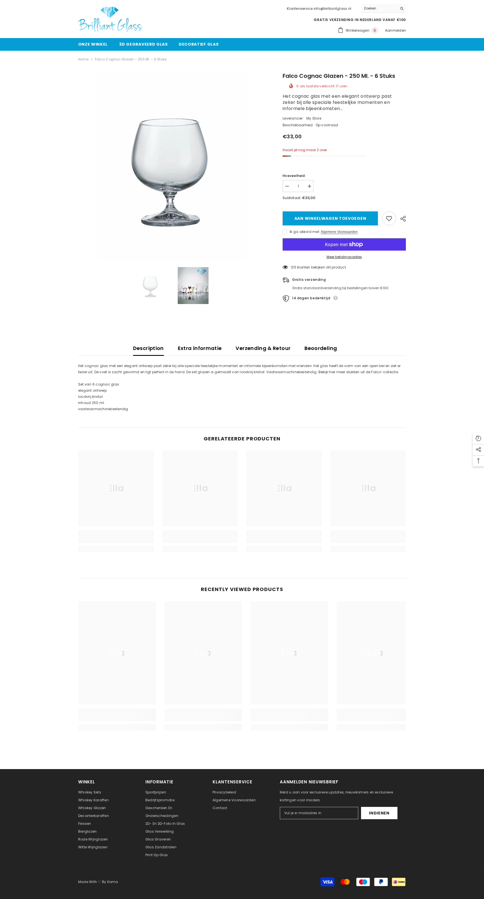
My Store (313, 118)
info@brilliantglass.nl (332, 8)
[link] (116, 540)
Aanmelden (395, 30)
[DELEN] (401, 218)
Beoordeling (320, 348)
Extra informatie (200, 348)
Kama (112, 881)
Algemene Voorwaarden (339, 232)
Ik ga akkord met (304, 231)
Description (148, 348)
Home (83, 59)
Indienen (379, 813)
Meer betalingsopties (344, 256)
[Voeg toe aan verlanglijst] (389, 218)
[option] (172, 166)
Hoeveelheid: (294, 175)
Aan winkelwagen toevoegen (331, 218)
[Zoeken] (383, 8)
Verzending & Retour (263, 348)
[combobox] (379, 8)
